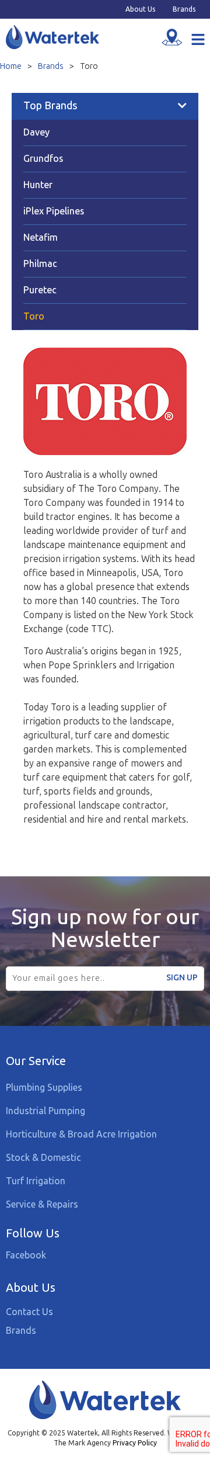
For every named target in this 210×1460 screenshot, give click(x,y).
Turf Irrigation (35, 1180)
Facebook (26, 1255)
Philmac (40, 263)
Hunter (37, 184)
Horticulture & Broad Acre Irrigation (81, 1134)
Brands (184, 9)
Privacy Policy (135, 1443)
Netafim (40, 237)
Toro (33, 316)
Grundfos (43, 158)
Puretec (40, 290)
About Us (140, 9)
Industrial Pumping (45, 1110)
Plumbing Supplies (44, 1087)
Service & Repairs (42, 1204)
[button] (198, 40)
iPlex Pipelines (53, 211)
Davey (36, 132)
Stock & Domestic (43, 1157)
